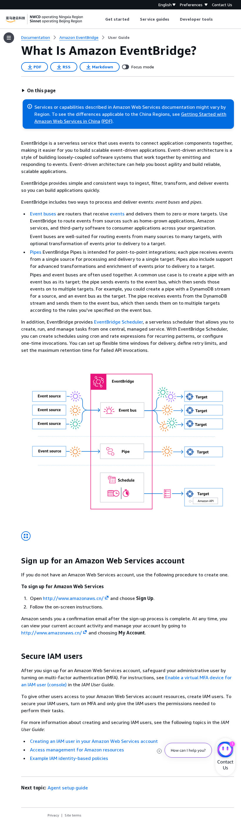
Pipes (35, 252)
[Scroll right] (217, 19)
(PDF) (107, 121)
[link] (119, 37)
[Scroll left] (100, 19)
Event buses (43, 214)
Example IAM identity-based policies (69, 758)
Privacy (53, 815)
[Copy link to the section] (16, 561)
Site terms (73, 815)
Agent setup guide (68, 788)
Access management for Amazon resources (77, 750)
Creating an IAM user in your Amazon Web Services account (94, 741)
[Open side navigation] (9, 37)
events (117, 214)
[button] (38, 90)
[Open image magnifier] (26, 536)
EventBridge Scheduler (118, 322)
